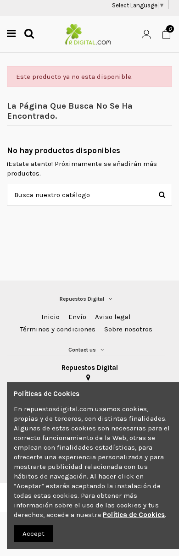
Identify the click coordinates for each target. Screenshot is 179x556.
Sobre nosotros (128, 329)
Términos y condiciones (57, 329)
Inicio (50, 317)
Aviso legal (113, 317)
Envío (77, 317)
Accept (33, 533)
